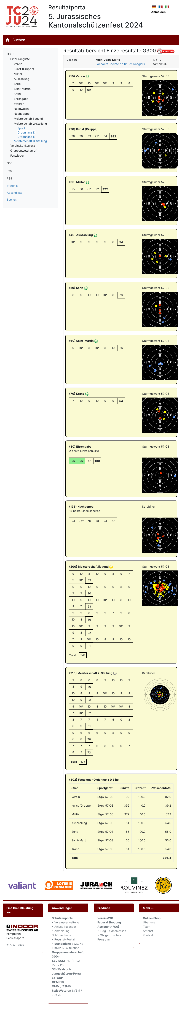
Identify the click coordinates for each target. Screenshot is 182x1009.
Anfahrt (148, 931)
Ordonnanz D (26, 132)
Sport (21, 128)
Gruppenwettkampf (23, 150)
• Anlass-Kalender (64, 926)
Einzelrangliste (20, 59)
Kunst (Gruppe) (24, 69)
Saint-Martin (22, 89)
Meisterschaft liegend (28, 118)
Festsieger (17, 155)
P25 (9, 178)
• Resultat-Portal (63, 939)
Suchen (18, 40)
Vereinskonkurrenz (22, 145)
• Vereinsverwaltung (65, 922)
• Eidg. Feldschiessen (111, 931)
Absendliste (14, 192)
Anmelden (158, 12)
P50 (9, 171)
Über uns (149, 922)
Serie (17, 84)
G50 (9, 163)
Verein (18, 64)
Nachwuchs (21, 108)
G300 (10, 54)
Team (146, 926)
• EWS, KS (67, 943)
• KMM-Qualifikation (65, 948)
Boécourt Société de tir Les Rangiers (120, 64)
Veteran (19, 103)
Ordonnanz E (26, 136)
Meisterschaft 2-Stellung (30, 123)
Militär (18, 74)
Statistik (12, 185)
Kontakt (148, 935)
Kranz (18, 94)
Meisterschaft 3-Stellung (30, 141)
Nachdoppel (22, 113)
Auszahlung (21, 79)
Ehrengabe (21, 98)
